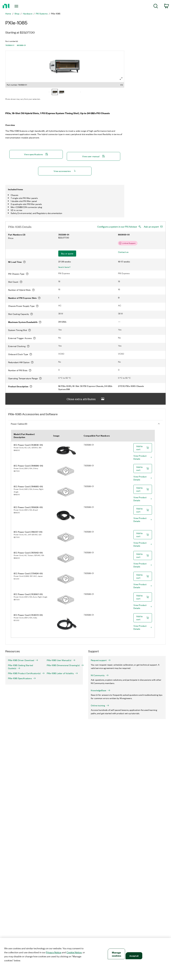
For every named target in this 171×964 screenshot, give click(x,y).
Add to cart (139, 448)
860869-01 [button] (21, 45)
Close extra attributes (81, 399)
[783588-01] (55, 92)
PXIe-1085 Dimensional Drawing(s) (63, 665)
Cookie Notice (74, 952)
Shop (17, 13)
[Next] (80, 92)
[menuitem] (155, 6)
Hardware (27, 13)
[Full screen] (121, 78)
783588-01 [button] (9, 45)
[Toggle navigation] (22, 6)
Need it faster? (64, 267)
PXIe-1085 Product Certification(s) (24, 673)
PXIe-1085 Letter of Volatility (60, 673)
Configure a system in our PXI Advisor (117, 226)
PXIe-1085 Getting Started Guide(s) (20, 667)
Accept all (133, 955)
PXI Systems (42, 13)
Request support (99, 660)
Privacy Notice (53, 952)
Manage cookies (116, 954)
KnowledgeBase (98, 690)
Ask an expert (151, 226)
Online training (98, 705)
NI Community (98, 675)
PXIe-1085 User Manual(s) (59, 660)
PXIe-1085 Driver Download (21, 660)
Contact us (123, 252)
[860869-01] (61, 92)
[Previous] (49, 92)
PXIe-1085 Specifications (20, 678)
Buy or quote (67, 253)
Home (8, 13)
